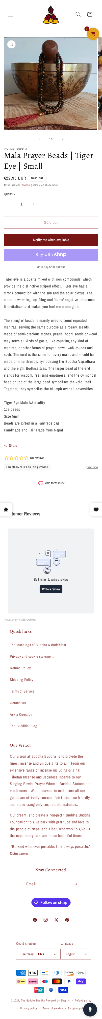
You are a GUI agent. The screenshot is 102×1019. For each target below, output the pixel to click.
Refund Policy (20, 668)
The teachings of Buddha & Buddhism (38, 644)
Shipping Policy (21, 679)
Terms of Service (22, 691)
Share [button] (13, 445)
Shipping (27, 185)
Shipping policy (77, 1008)
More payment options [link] (51, 267)
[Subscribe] (75, 884)
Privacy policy (29, 1008)
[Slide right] (62, 139)
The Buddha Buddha (33, 1000)
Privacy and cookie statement (32, 656)
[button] (10, 14)
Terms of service (53, 1008)
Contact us (18, 702)
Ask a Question (21, 714)
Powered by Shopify (58, 1000)
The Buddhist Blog (23, 725)
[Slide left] (39, 139)
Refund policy (83, 1000)
